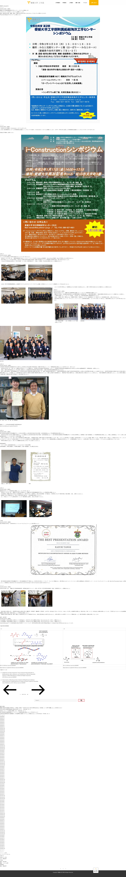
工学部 (1, 520)
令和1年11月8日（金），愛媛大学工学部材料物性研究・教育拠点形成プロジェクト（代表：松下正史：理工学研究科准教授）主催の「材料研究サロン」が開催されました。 (35, 588)
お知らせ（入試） (3, 857)
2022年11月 (2, 781)
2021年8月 (2, 801)
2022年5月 (2, 789)
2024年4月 (2, 757)
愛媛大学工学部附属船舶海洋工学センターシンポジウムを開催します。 (14, 10)
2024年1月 (2, 760)
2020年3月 (2, 826)
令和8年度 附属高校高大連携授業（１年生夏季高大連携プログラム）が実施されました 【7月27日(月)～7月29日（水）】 (25, 713)
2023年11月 (2, 763)
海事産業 (2, 864)
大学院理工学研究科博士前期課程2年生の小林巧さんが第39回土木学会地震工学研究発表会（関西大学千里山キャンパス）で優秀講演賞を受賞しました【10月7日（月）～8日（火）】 (37, 366)
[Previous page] (10, 694)
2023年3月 (2, 775)
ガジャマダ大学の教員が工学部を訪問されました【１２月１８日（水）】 (15, 256)
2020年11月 (2, 814)
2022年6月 (2, 788)
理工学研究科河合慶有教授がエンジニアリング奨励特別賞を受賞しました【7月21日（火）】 (19, 712)
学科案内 (64, 2)
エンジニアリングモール (5, 854)
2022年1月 (2, 794)
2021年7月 (2, 803)
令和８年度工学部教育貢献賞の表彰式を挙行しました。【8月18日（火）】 (15, 709)
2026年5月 (2, 720)
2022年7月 (2, 786)
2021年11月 (2, 797)
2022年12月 (2, 779)
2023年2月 (2, 776)
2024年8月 (2, 751)
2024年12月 (2, 745)
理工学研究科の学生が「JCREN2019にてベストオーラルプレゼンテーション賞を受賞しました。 (20, 523)
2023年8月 (2, 767)
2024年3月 (2, 759)
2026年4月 (2, 722)
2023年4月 (2, 773)
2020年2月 (2, 827)
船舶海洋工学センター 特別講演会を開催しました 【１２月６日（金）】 (15, 490)
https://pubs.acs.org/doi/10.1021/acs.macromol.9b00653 (11, 667)
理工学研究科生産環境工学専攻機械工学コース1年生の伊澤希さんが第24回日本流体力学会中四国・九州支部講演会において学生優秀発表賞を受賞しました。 (32, 433)
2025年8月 (2, 734)
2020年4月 (2, 825)
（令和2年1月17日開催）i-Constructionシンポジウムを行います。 (13, 128)
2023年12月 (2, 762)
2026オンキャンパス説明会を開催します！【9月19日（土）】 (13, 710)
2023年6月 (2, 770)
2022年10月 (2, 782)
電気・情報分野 (3, 866)
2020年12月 (2, 813)
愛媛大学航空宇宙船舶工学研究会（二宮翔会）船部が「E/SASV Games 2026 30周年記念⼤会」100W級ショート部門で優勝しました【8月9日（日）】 (31, 707)
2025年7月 (2, 735)
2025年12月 (2, 728)
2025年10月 (2, 731)
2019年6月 (2, 839)
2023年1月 (2, 778)
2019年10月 (2, 833)
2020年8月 (2, 819)
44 (27, 694)
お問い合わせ (94, 2)
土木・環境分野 (3, 858)
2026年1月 (2, 726)
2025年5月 (2, 738)
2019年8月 (2, 836)
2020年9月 (2, 817)
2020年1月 (2, 829)
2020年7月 (2, 820)
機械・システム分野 (4, 863)
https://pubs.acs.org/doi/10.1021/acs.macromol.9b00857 (74, 667)
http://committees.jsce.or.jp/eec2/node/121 (9, 426)
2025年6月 (2, 737)
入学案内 (71, 2)
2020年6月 (2, 822)
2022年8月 (2, 785)
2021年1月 (2, 811)
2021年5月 (2, 805)
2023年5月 (2, 772)
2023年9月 (2, 766)
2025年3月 (2, 741)
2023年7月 (2, 769)
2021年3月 (2, 808)
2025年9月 (2, 732)
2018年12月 (2, 848)
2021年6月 (2, 804)
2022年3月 (2, 792)
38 (25, 694)
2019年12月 (2, 830)
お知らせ (2, 253)
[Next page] (38, 694)
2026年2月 (2, 725)
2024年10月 (2, 748)
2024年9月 (2, 750)
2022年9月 (2, 783)
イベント (2, 7)
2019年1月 (2, 846)
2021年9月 (2, 800)
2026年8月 (2, 716)
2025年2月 (2, 742)
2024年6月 (2, 754)
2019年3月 (2, 844)
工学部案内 (57, 2)
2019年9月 (2, 835)
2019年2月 (2, 845)
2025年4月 (2, 740)
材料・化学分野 (3, 617)
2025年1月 (2, 744)
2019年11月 (2, 832)
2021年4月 (2, 807)
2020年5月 (2, 823)
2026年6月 (2, 719)
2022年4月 (2, 791)
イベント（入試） (3, 852)
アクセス (85, 2)
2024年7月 (2, 753)
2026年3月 (2, 723)
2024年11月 (2, 747)
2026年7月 (2, 718)
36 (22, 694)
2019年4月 (2, 842)
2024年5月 (2, 756)
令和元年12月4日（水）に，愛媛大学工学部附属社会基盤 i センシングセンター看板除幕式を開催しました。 (76, 292)
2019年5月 (2, 841)
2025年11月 (2, 729)
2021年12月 (2, 795)
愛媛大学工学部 (36, 2)
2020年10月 (2, 816)
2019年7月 (2, 838)
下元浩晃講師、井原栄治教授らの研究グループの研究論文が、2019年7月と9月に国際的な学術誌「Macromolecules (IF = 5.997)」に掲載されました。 (31, 620)
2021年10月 (2, 798)
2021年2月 (2, 810)
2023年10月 (2, 764)
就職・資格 (78, 2)
